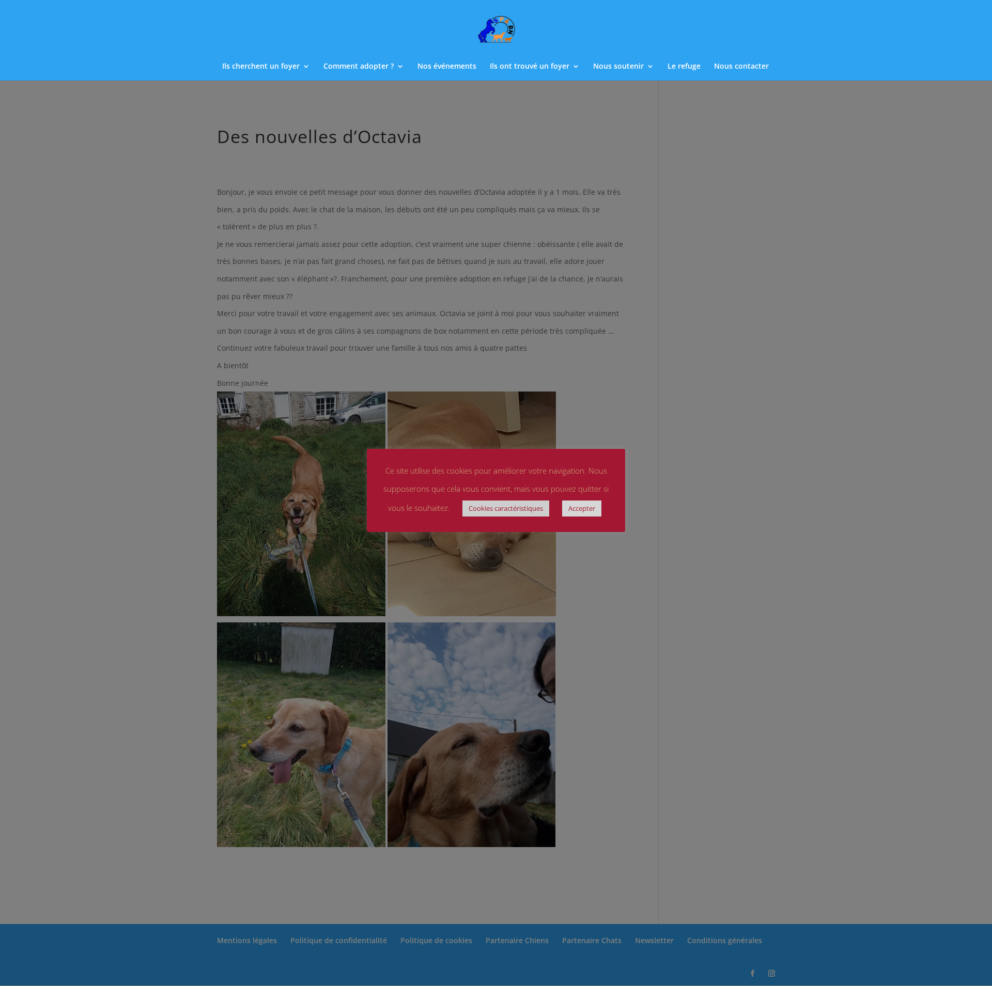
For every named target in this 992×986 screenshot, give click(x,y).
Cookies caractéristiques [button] (506, 508)
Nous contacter (741, 66)
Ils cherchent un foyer (261, 66)
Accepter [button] (581, 508)
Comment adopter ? (358, 66)
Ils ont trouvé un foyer (529, 66)
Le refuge (684, 66)
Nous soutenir (618, 66)
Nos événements (446, 66)
